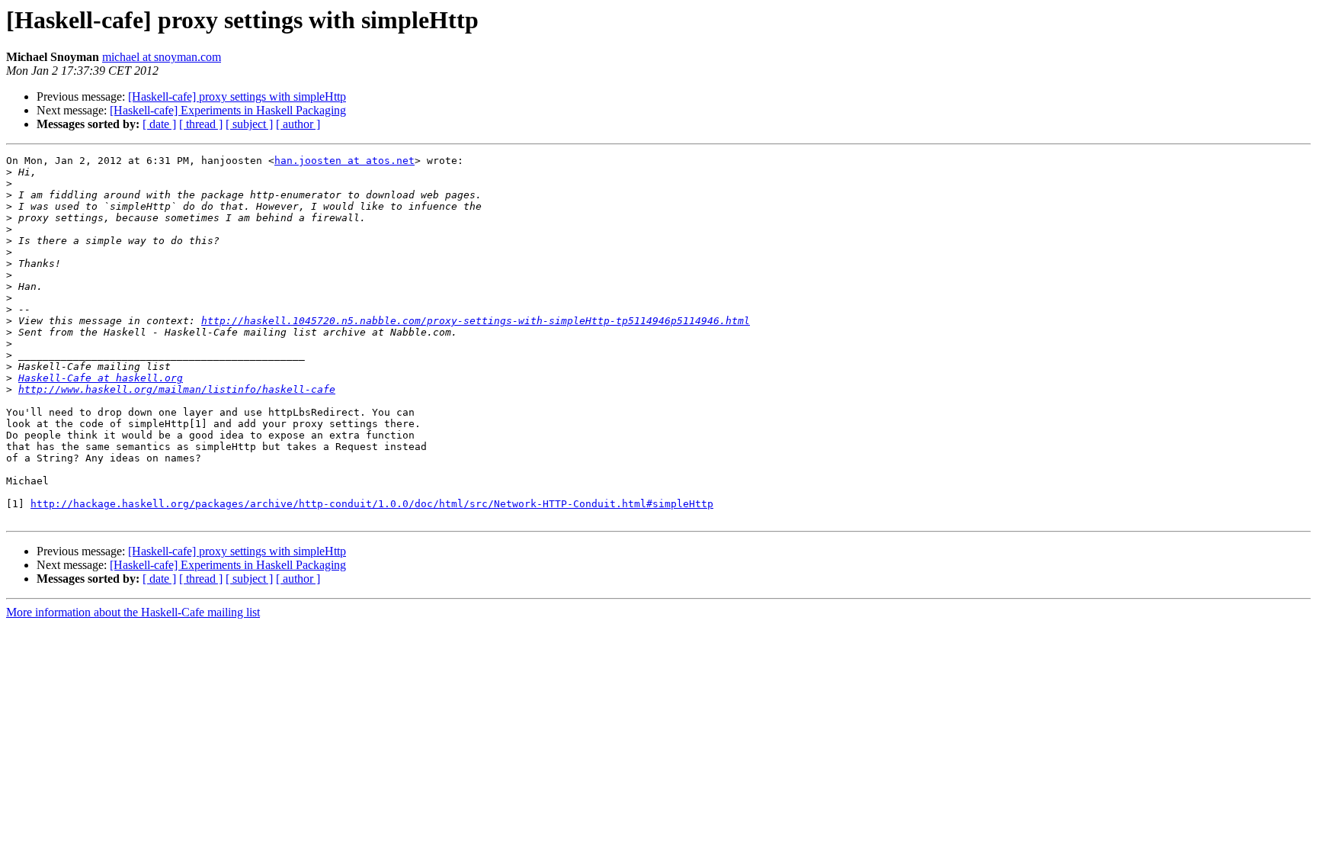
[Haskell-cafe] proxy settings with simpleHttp (237, 96)
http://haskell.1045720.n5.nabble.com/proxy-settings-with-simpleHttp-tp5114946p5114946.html (475, 320)
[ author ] (298, 123)
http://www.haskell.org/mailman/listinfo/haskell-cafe (176, 389)
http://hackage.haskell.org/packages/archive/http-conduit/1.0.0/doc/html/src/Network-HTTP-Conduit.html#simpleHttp (371, 504)
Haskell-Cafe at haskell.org (100, 378)
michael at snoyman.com (161, 56)
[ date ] (159, 123)
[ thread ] (201, 123)
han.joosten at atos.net (344, 160)
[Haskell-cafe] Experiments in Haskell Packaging (228, 110)
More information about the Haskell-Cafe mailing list (133, 612)
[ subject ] (249, 123)
